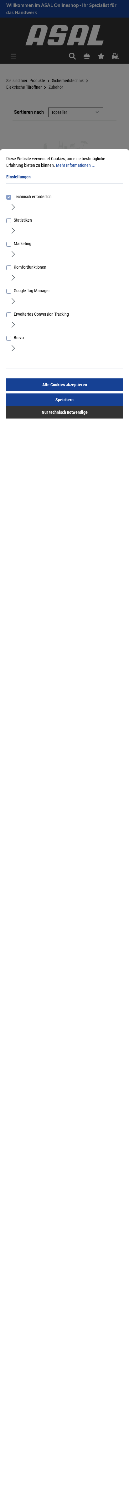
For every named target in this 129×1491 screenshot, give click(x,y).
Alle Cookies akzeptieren (64, 384)
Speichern (64, 399)
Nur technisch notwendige (65, 412)
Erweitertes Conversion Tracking (41, 314)
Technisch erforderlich (33, 196)
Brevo (19, 337)
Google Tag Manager (32, 290)
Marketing (22, 243)
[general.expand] (13, 207)
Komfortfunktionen (30, 267)
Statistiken (23, 220)
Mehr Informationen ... (75, 165)
